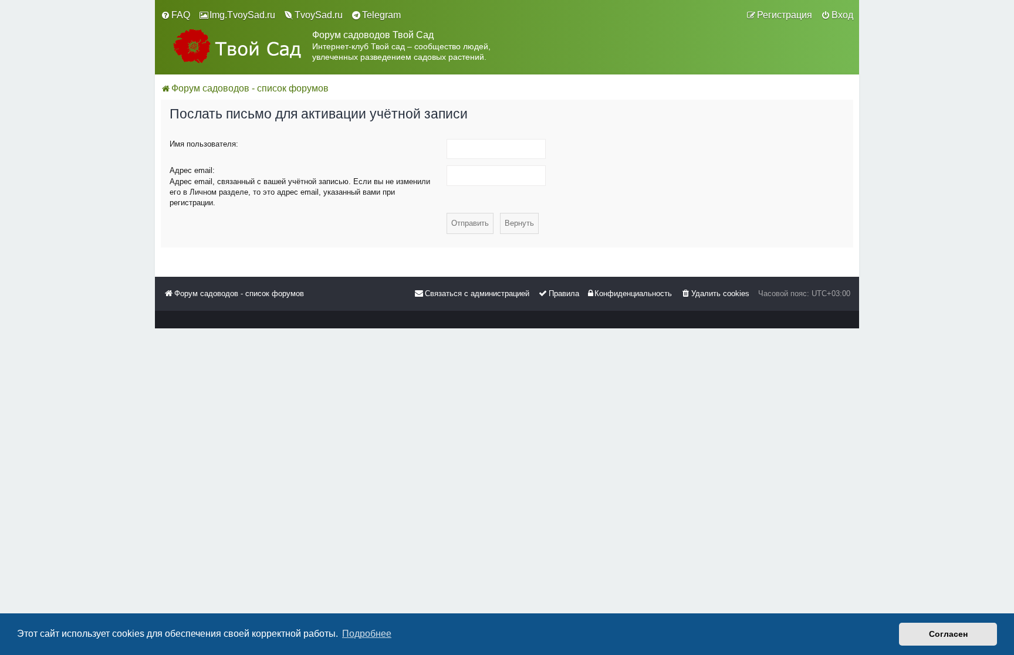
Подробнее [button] (366, 634)
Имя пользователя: (204, 144)
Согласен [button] (948, 634)
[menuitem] (175, 15)
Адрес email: (192, 170)
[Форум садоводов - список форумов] (236, 46)
